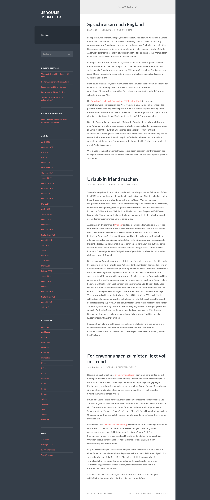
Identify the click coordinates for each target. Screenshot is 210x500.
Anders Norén (146, 494)
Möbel (43, 368)
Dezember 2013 (47, 219)
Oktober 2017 (47, 173)
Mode (43, 373)
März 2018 (45, 162)
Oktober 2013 (47, 230)
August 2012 (46, 302)
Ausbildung (45, 332)
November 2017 (47, 168)
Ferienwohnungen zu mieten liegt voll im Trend (127, 358)
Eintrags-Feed (46, 445)
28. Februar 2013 (95, 185)
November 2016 (47, 183)
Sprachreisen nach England (115, 24)
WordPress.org (47, 455)
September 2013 (48, 235)
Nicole (43, 120)
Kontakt (45, 35)
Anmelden (45, 439)
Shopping (45, 404)
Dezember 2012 (47, 281)
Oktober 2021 (47, 147)
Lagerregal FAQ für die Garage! (53, 87)
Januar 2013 (46, 276)
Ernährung (45, 342)
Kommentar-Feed (48, 450)
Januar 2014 (46, 214)
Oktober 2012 (47, 291)
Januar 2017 (46, 178)
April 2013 (45, 261)
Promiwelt (45, 378)
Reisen (44, 394)
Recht (43, 383)
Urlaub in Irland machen (112, 179)
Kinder (44, 363)
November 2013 (47, 224)
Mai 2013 (45, 255)
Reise (43, 389)
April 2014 (45, 209)
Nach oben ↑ (162, 494)
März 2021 (45, 157)
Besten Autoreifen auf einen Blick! (55, 82)
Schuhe (44, 399)
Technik (44, 414)
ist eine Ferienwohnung (116, 424)
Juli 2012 (45, 307)
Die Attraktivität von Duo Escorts (54, 92)
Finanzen (44, 347)
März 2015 (45, 193)
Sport (43, 409)
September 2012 (48, 297)
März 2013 (45, 266)
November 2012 (47, 286)
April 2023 (45, 142)
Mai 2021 (45, 152)
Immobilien (45, 358)
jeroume (106, 30)
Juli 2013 (45, 245)
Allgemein (45, 327)
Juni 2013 (45, 250)
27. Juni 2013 (93, 30)
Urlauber (118, 224)
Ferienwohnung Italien (124, 374)
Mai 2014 (45, 204)
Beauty (44, 337)
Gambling (45, 353)
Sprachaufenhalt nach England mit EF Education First (116, 101)
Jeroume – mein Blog (104, 494)
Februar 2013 (46, 271)
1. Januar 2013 (94, 367)
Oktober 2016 (47, 188)
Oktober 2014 (47, 199)
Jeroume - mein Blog (52, 15)
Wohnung (45, 420)
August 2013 (46, 240)
